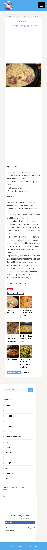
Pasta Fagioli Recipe (12, 360)
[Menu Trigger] (41, 5)
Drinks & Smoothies (13, 437)
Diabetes (8, 432)
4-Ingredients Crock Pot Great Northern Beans (26, 314)
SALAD (7, 468)
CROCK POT (26, 372)
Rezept (8, 463)
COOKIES (8, 416)
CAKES (7, 406)
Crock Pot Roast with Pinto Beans (11, 338)
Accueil (12, 546)
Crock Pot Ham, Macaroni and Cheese (26, 338)
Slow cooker (10, 473)
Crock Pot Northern (10, 311)
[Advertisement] (23, 47)
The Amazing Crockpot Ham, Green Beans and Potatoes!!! (25, 363)
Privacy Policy (22, 546)
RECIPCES (9, 458)
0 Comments (34, 16)
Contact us (33, 546)
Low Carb (8, 452)
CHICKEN (8, 411)
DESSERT (8, 426)
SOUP (7, 478)
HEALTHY (8, 447)
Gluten (7, 442)
